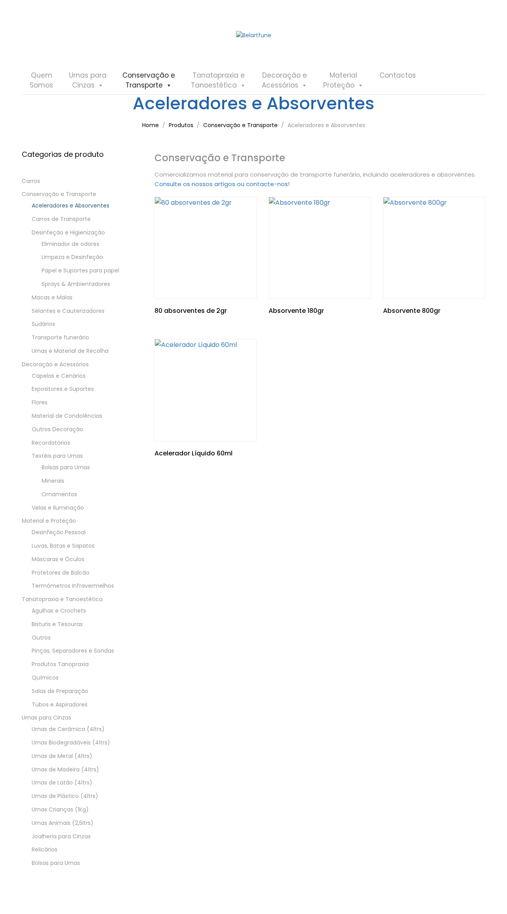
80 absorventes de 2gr (190, 310)
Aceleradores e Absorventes (70, 205)
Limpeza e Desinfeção (72, 257)
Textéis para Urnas (57, 456)
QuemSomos (41, 80)
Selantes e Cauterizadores (68, 311)
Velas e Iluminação (58, 508)
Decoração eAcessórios (284, 80)
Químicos (45, 678)
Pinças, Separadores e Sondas (73, 651)
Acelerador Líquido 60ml (193, 453)
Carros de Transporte (61, 219)
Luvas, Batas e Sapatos (63, 546)
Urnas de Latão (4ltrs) (62, 782)
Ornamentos (59, 494)
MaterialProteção (340, 80)
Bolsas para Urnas (66, 467)
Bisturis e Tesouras (57, 624)
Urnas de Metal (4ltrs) (62, 756)
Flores (40, 402)
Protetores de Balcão (61, 573)
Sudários (43, 324)
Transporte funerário (60, 337)
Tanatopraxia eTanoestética (218, 80)
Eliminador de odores (70, 244)
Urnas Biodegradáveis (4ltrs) (71, 742)
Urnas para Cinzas (46, 718)
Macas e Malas (52, 297)
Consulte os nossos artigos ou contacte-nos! (222, 184)
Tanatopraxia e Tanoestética (62, 599)
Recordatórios (51, 443)
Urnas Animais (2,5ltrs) (62, 823)
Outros (41, 638)
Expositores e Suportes (63, 389)
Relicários (44, 849)
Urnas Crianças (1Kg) (60, 809)
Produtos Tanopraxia (60, 664)
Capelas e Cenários (59, 376)
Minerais (53, 481)
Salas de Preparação (60, 691)
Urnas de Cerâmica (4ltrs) (68, 729)
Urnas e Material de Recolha (70, 351)
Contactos (397, 75)
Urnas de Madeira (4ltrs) (65, 769)
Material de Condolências (67, 416)
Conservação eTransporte (148, 80)
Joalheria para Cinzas (61, 836)
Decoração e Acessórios (55, 364)
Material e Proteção (49, 521)
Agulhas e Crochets (59, 611)
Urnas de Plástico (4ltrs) (65, 796)
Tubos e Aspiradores (60, 704)
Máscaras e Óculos (58, 559)
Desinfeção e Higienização (68, 232)
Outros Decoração (57, 429)
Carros (31, 181)
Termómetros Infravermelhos (73, 586)
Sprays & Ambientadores (76, 284)
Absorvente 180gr (296, 310)
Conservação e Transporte (59, 194)
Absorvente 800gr (411, 310)
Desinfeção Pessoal (59, 532)
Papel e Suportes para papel (80, 270)
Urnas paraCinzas (88, 80)
